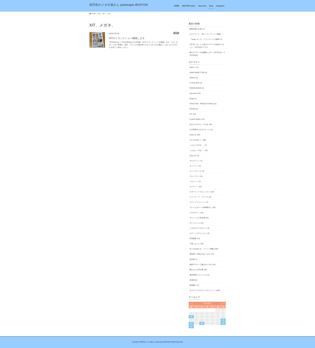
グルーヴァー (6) (196, 176)
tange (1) (193, 98)
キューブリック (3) (196, 171)
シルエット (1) (195, 181)
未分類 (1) (193, 259)
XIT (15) (192, 114)
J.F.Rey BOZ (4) (195, 83)
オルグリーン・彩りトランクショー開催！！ (206, 34)
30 (223, 323)
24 (191, 323)
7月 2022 (207, 303)
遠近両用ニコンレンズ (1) (199, 275)
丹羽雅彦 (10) (194, 238)
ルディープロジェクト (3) (199, 233)
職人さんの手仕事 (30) (198, 270)
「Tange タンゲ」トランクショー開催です (205, 39)
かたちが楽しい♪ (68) (197, 140)
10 (191, 317)
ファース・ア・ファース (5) (200, 197)
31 (191, 327)
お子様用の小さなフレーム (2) (201, 129)
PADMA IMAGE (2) (196, 88)
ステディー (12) (195, 187)
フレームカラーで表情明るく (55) (202, 207)
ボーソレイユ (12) (196, 223)
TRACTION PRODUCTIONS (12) (202, 104)
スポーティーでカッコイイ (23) (201, 192)
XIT (176, 33)
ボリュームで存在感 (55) (199, 218)
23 (223, 320)
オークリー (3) (195, 166)
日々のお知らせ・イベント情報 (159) (203, 249)
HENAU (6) (193, 78)
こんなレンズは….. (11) (198, 150)
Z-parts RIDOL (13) (197, 119)
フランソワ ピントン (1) (198, 202)
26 (202, 323)
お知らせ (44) (194, 135)
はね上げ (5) (194, 156)
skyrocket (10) (195, 93)
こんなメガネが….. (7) (198, 145)
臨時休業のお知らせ (197, 29)
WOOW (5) (193, 109)
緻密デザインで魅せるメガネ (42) (202, 264)
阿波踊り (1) (194, 285)
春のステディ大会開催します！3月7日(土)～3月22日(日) (207, 53)
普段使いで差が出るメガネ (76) (201, 254)
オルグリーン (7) (196, 161)
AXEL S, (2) (193, 67)
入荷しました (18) (196, 244)
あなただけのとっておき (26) (200, 124)
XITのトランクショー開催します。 (128, 38)
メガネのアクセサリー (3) (199, 228)
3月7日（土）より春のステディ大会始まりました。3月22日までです (206, 45)
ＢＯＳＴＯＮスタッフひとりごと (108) (204, 290)
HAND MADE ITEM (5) (198, 72)
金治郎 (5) (193, 280)
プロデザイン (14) (196, 213)
